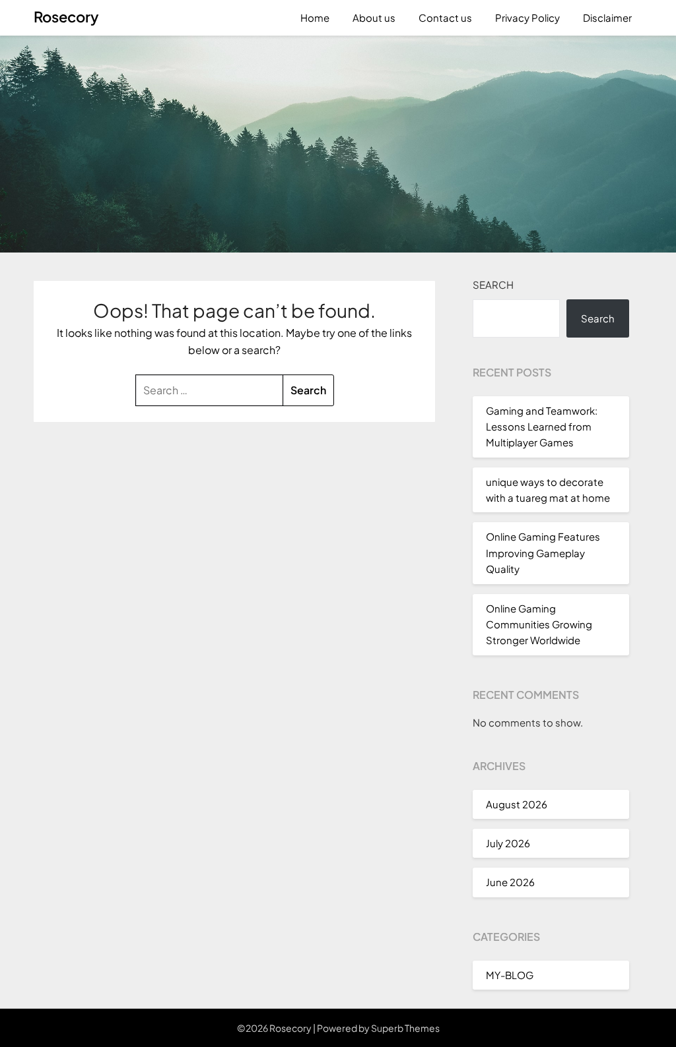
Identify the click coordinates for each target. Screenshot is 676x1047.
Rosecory (66, 16)
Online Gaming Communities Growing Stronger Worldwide (539, 624)
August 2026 (516, 804)
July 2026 (508, 843)
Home (314, 17)
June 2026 (510, 882)
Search (493, 284)
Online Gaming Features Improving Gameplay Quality (543, 552)
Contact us (445, 17)
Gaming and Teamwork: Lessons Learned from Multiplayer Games (541, 426)
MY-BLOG (509, 975)
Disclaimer (607, 17)
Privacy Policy (527, 17)
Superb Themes (405, 1028)
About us (374, 17)
